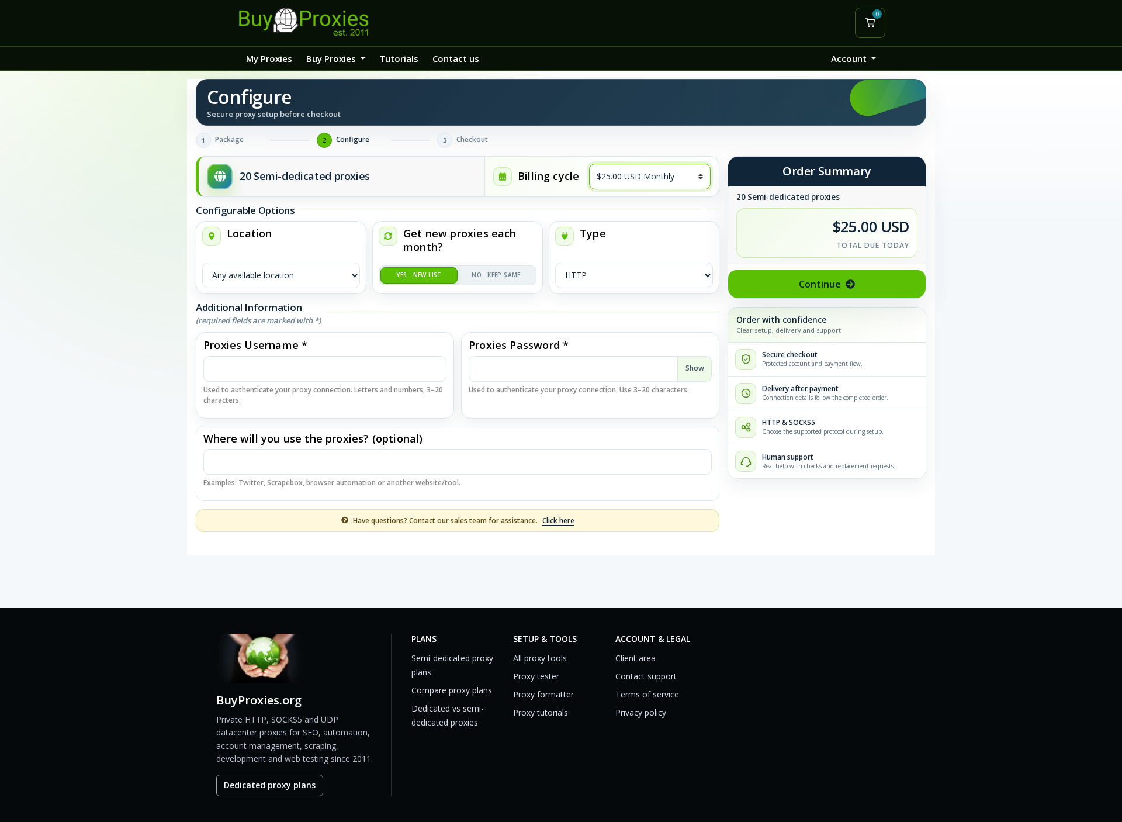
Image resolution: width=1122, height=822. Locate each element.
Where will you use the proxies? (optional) (313, 438)
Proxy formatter (543, 694)
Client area (635, 658)
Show (694, 368)
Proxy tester (536, 676)
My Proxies (269, 58)
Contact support (646, 676)
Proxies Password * (519, 345)
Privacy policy (640, 712)
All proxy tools (540, 658)
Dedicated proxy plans (270, 784)
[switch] (457, 275)
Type (593, 233)
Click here (558, 520)
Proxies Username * (255, 345)
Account (850, 58)
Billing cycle (548, 176)
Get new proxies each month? (460, 240)
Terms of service (647, 694)
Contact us (455, 58)
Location (249, 233)
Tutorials (398, 58)
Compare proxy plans (451, 690)
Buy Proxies (332, 58)
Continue (820, 284)
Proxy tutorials (540, 712)
